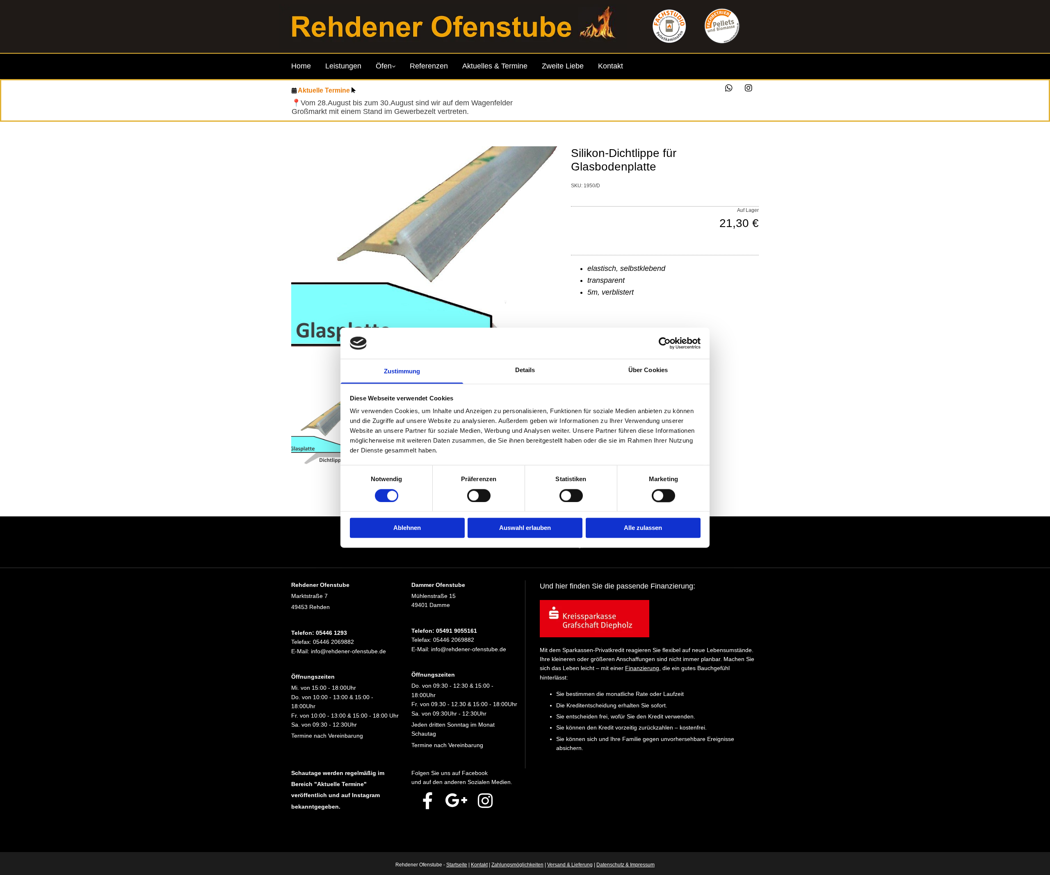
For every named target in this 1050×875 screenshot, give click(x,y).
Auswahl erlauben (525, 528)
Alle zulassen (643, 528)
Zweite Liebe (563, 66)
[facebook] (427, 800)
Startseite (456, 865)
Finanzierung (642, 668)
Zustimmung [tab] (402, 371)
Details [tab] (525, 370)
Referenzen (429, 66)
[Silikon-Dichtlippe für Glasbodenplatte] (425, 270)
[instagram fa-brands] (485, 800)
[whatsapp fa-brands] (728, 88)
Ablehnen (407, 528)
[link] (393, 68)
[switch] (479, 495)
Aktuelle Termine (324, 90)
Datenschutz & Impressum (625, 865)
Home (301, 66)
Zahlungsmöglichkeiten (517, 865)
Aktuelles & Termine (494, 66)
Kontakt (610, 66)
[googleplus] (456, 800)
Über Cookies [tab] (648, 370)
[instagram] (748, 88)
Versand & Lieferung (570, 865)
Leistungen (343, 66)
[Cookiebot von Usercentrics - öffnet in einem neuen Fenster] (665, 343)
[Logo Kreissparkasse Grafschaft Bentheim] (649, 618)
